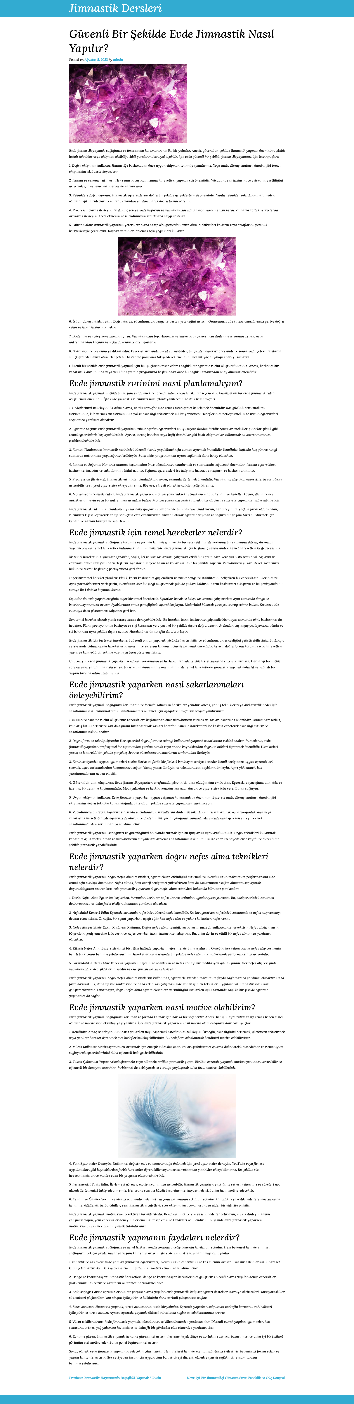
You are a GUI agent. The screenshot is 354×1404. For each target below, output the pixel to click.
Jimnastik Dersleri (115, 8)
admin (118, 59)
